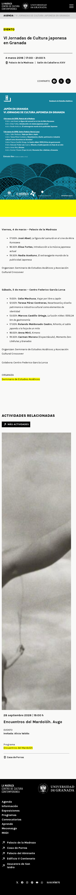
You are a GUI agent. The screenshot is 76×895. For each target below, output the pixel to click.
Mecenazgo (9, 828)
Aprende (7, 824)
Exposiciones (11, 810)
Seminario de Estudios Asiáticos (21, 379)
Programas (9, 815)
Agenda (7, 801)
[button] (54, 81)
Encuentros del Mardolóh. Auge (33, 722)
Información (10, 806)
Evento (9, 29)
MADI (5, 832)
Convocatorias (11, 819)
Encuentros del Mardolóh (18, 747)
